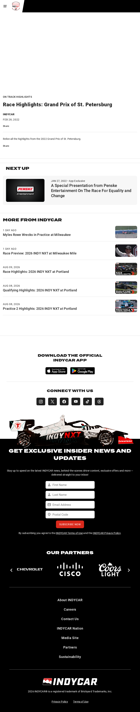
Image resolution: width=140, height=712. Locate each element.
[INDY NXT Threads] (99, 401)
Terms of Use (80, 701)
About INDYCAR (70, 600)
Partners (70, 647)
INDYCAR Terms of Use (69, 533)
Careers (70, 609)
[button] (11, 570)
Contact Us (70, 619)
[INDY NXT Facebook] (64, 401)
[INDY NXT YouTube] (75, 401)
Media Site (70, 638)
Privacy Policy (60, 701)
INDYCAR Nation (70, 628)
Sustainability (70, 656)
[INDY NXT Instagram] (40, 401)
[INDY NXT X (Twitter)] (52, 401)
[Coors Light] (110, 569)
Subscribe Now (70, 524)
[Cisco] (70, 569)
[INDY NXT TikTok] (87, 401)
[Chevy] (30, 569)
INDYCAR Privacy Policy (107, 533)
